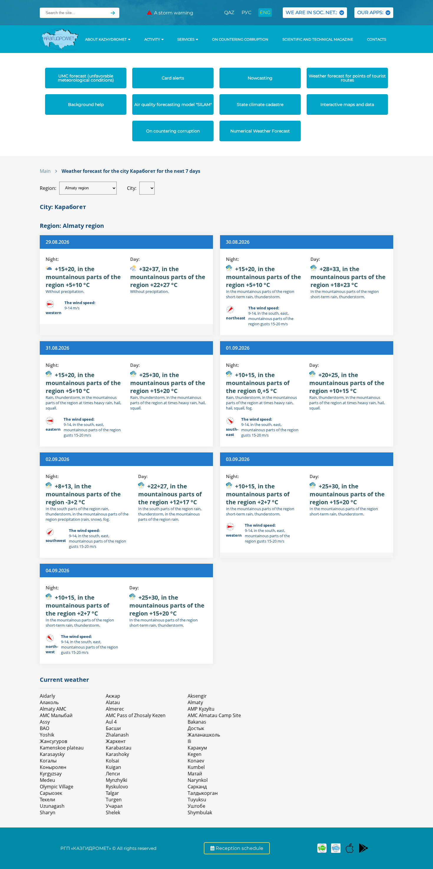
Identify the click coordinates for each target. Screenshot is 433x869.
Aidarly (47, 696)
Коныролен (53, 767)
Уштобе (196, 806)
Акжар (113, 696)
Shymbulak (200, 812)
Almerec (115, 709)
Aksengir (197, 696)
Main (45, 171)
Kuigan (113, 767)
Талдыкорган (203, 793)
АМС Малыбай (56, 715)
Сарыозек (51, 793)
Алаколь (49, 702)
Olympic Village (56, 786)
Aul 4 (111, 722)
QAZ (229, 12)
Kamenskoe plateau (62, 747)
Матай (195, 773)
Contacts (376, 39)
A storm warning (172, 13)
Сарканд (197, 786)
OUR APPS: (371, 12)
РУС (246, 12)
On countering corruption (240, 39)
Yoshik (47, 735)
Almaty (195, 702)
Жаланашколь (204, 735)
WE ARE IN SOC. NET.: (312, 12)
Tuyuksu (197, 799)
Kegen (194, 754)
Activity (152, 39)
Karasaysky (52, 754)
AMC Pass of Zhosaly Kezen (136, 715)
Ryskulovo (117, 786)
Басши (113, 728)
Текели (47, 799)
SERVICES (185, 39)
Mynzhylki (116, 780)
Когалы (48, 760)
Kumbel (196, 767)
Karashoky (117, 754)
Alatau (113, 702)
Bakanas (197, 722)
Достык (196, 728)
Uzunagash (52, 806)
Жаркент (115, 741)
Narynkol (198, 780)
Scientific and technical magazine (317, 39)
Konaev (196, 760)
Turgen (114, 799)
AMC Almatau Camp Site (214, 715)
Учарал (114, 806)
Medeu (47, 780)
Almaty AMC (53, 709)
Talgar (112, 793)
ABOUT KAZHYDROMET (106, 39)
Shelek (113, 812)
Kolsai (112, 760)
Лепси (113, 773)
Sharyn (47, 812)
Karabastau (118, 747)
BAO (44, 728)
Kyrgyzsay (51, 773)
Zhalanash (117, 735)
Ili (189, 741)
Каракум (197, 747)
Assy (45, 722)
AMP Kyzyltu (201, 709)
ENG (265, 12)
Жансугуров (53, 741)
